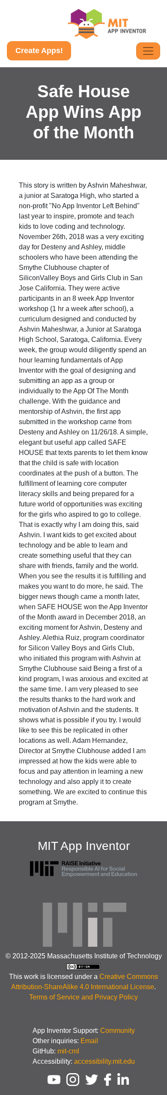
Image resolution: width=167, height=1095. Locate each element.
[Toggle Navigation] (148, 51)
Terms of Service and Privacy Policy (83, 997)
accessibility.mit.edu (104, 1061)
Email (89, 1040)
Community (117, 1030)
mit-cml (68, 1051)
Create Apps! (39, 50)
